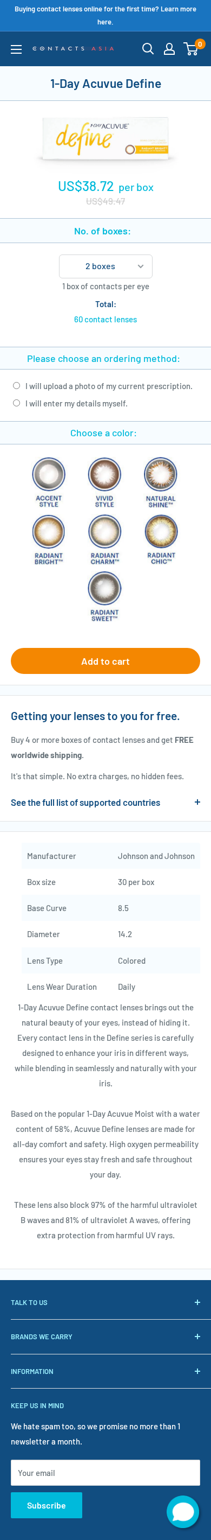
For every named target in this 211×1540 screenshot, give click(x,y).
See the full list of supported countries (85, 802)
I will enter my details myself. (76, 403)
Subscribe (46, 1505)
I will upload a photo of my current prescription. (109, 386)
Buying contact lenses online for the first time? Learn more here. (105, 15)
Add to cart (105, 661)
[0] (191, 48)
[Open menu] (16, 49)
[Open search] (148, 49)
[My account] (169, 49)
